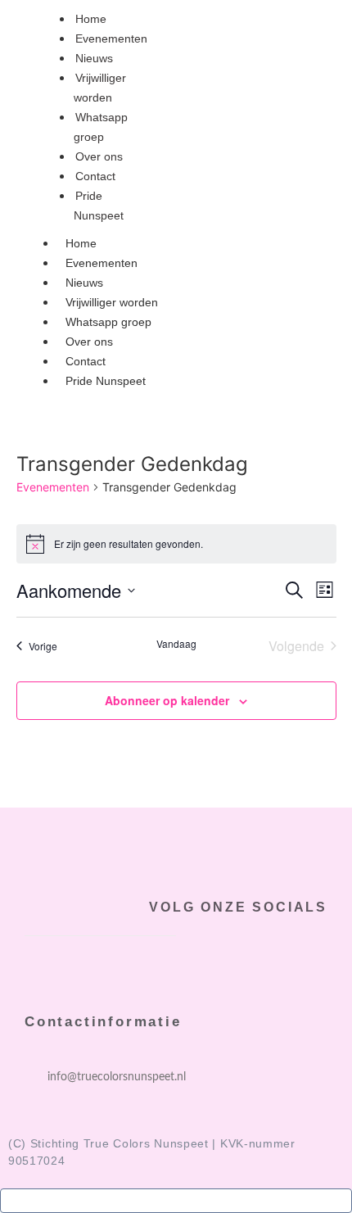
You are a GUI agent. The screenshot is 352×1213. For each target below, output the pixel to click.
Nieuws (94, 58)
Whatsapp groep (101, 127)
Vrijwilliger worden (100, 87)
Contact (95, 176)
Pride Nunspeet (99, 205)
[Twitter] (292, 960)
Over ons (99, 156)
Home (90, 18)
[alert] (176, 544)
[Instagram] (320, 960)
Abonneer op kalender (167, 700)
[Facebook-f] (263, 960)
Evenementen (111, 38)
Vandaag (176, 643)
